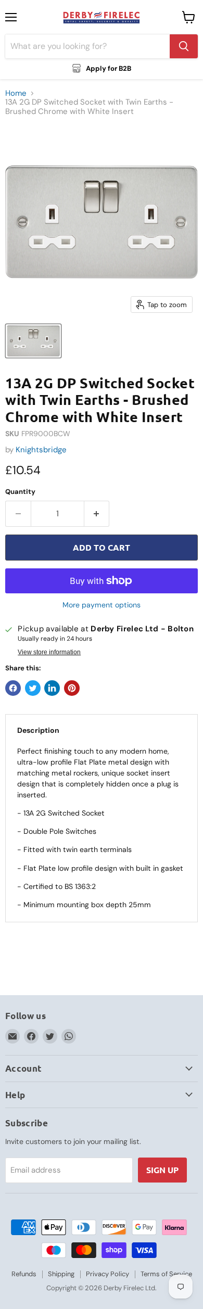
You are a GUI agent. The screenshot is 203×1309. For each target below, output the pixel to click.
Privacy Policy (107, 1273)
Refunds (23, 1273)
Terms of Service (166, 1273)
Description (38, 730)
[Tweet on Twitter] (33, 688)
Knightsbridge (41, 449)
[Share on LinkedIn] (52, 688)
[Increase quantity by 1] (97, 514)
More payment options (101, 605)
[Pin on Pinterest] (72, 688)
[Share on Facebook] (13, 688)
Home (16, 93)
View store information (49, 652)
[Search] (184, 46)
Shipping (61, 1273)
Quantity (20, 491)
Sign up (162, 1169)
